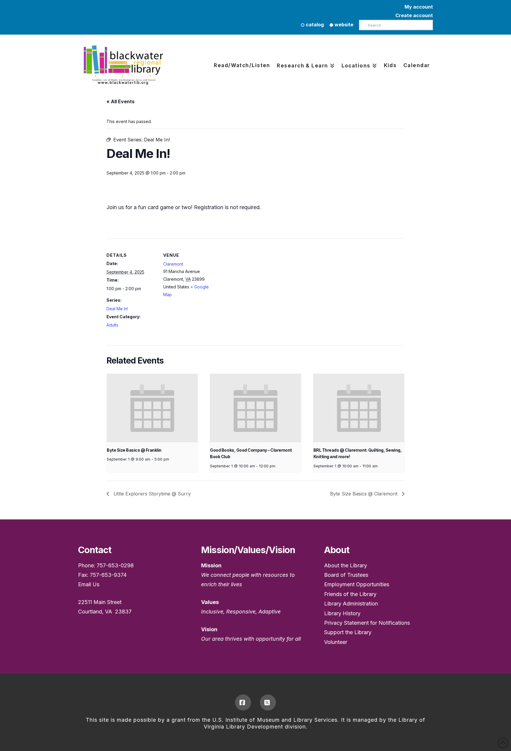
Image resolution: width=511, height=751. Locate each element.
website (343, 25)
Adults (112, 324)
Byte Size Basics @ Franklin (134, 450)
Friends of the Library (350, 594)
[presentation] (152, 408)
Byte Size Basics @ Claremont (364, 494)
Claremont (173, 264)
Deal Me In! (117, 308)
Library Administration (351, 603)
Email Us (88, 584)
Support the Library (347, 632)
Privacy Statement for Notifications (367, 623)
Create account (414, 15)
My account (419, 7)
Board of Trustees (346, 575)
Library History (342, 613)
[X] (268, 702)
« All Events (120, 101)
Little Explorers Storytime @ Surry (151, 494)
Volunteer (335, 642)
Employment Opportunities (356, 584)
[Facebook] (243, 702)
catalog (314, 25)
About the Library (345, 565)
